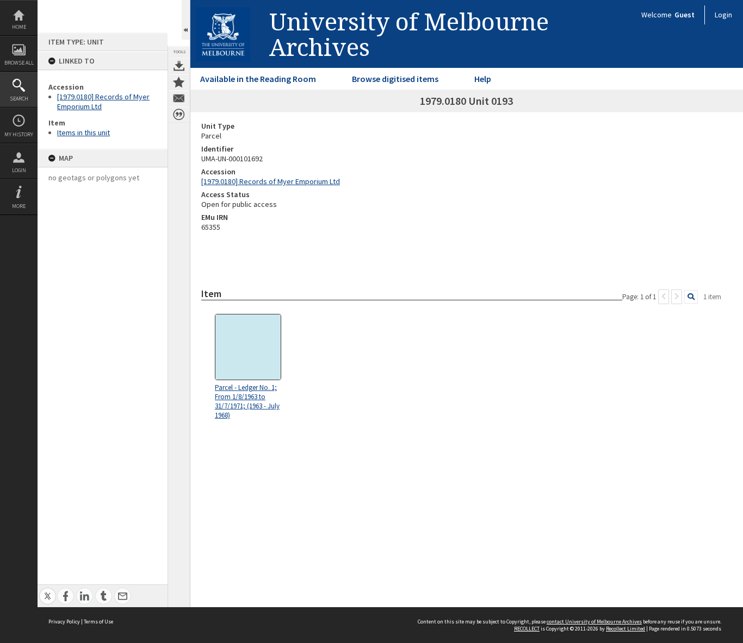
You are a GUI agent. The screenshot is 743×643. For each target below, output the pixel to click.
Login (19, 170)
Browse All (19, 62)
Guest (684, 15)
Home (19, 26)
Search (19, 98)
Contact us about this (179, 98)
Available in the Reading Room (258, 78)
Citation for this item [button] (179, 114)
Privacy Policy (64, 621)
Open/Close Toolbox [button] (186, 20)
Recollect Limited (625, 628)
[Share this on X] (47, 590)
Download (179, 66)
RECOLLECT (527, 628)
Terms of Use (98, 621)
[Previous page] (663, 296)
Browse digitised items (395, 78)
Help (482, 78)
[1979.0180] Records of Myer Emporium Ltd (270, 181)
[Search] (691, 297)
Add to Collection (179, 82)
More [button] (19, 206)
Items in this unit (83, 132)
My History (18, 134)
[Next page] (676, 296)
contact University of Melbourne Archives (594, 621)
